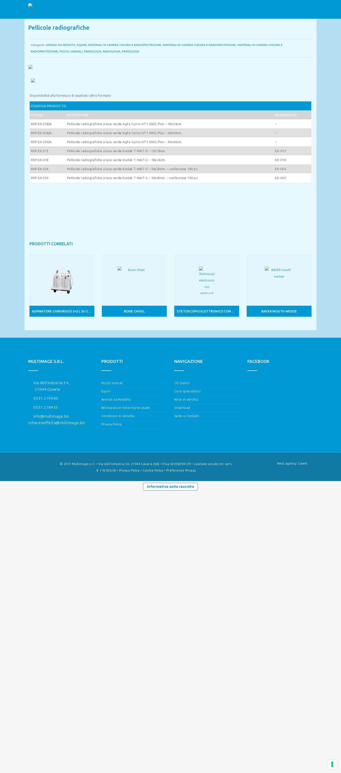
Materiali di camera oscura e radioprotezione (124, 44)
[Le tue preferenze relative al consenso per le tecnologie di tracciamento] (332, 764)
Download (182, 407)
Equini (82, 44)
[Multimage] (38, 9)
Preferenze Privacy (181, 470)
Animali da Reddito (116, 399)
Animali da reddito (60, 44)
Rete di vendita (186, 399)
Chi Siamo (181, 383)
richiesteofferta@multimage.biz (56, 423)
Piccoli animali (70, 51)
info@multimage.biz (51, 416)
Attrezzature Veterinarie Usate (125, 407)
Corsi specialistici (187, 391)
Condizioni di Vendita (118, 416)
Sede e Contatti (186, 416)
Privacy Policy (111, 424)
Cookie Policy (153, 470)
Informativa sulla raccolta (170, 486)
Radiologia (92, 51)
